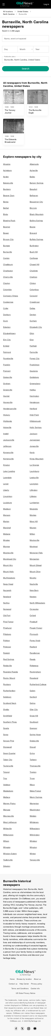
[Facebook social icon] (16, 1028)
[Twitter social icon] (22, 1028)
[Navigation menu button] (3, 4)
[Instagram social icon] (29, 1028)
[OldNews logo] (25, 3)
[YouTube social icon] (35, 1028)
